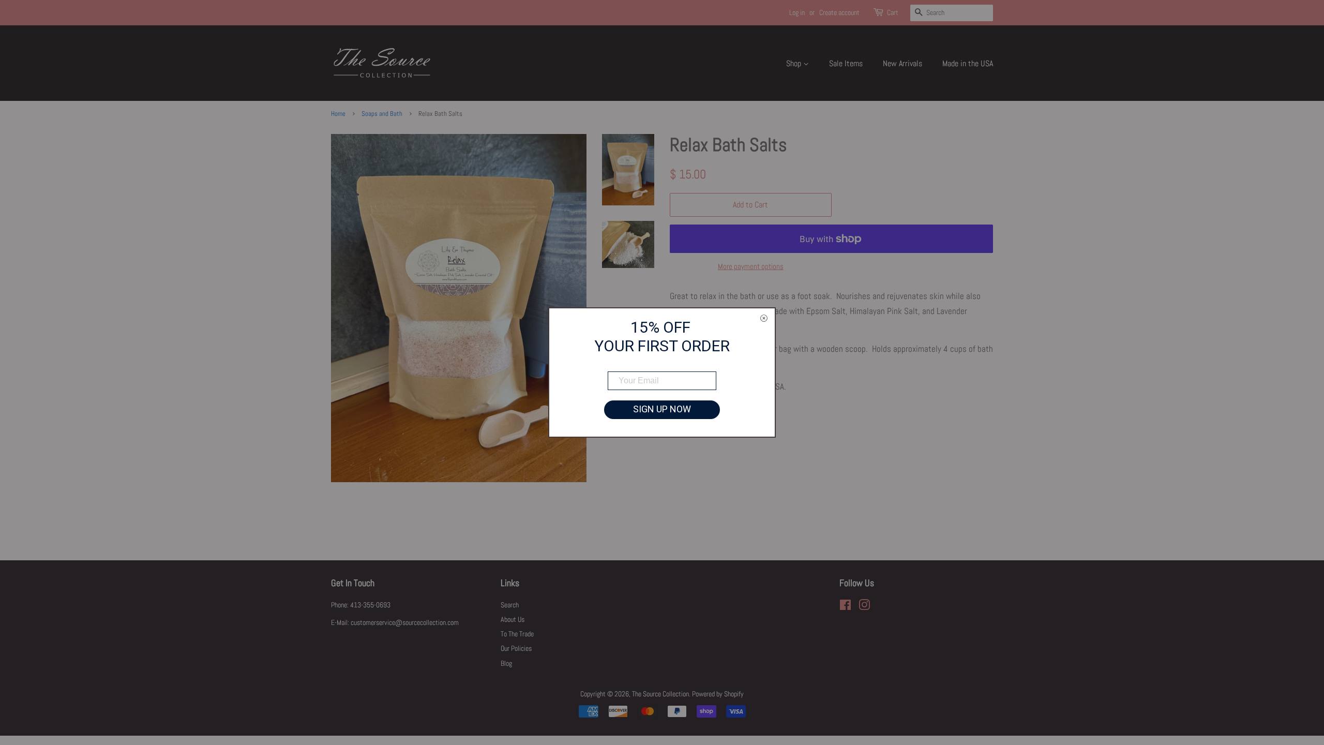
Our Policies (516, 648)
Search (510, 604)
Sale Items (846, 63)
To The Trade (517, 633)
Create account (839, 12)
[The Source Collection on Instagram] (864, 607)
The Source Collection (660, 693)
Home (338, 114)
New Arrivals (902, 63)
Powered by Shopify (718, 693)
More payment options (751, 266)
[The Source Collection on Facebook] (845, 607)
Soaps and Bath (382, 114)
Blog (506, 663)
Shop (794, 63)
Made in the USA (967, 63)
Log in (797, 12)
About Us (512, 619)
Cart (892, 12)
